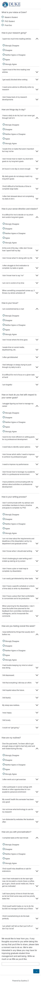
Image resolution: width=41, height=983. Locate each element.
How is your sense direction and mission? (20, 208)
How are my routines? (11, 737)
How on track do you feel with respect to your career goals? (19, 396)
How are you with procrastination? (16, 831)
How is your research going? (14, 32)
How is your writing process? (14, 496)
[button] (20, 39)
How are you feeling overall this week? (18, 625)
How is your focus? (10, 302)
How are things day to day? (13, 109)
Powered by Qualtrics (19, 981)
